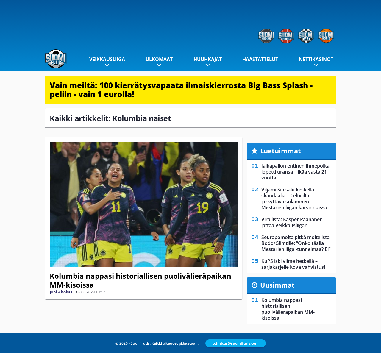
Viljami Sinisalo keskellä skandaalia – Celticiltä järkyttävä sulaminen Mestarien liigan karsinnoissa (294, 198)
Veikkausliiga (107, 59)
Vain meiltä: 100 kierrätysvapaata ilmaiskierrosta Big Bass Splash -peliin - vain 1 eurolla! (181, 89)
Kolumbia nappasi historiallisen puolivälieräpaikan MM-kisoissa (140, 280)
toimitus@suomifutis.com (236, 343)
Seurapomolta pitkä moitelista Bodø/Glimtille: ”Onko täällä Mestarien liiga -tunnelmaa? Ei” (295, 243)
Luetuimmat (280, 150)
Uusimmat (277, 284)
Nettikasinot (316, 59)
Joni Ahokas (61, 292)
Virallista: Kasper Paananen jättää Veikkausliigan (292, 222)
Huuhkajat (207, 59)
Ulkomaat (159, 59)
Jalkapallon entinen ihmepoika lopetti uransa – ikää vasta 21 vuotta (295, 172)
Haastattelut (260, 59)
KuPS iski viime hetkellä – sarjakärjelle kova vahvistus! (293, 264)
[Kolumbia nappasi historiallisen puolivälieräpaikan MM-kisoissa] (144, 204)
